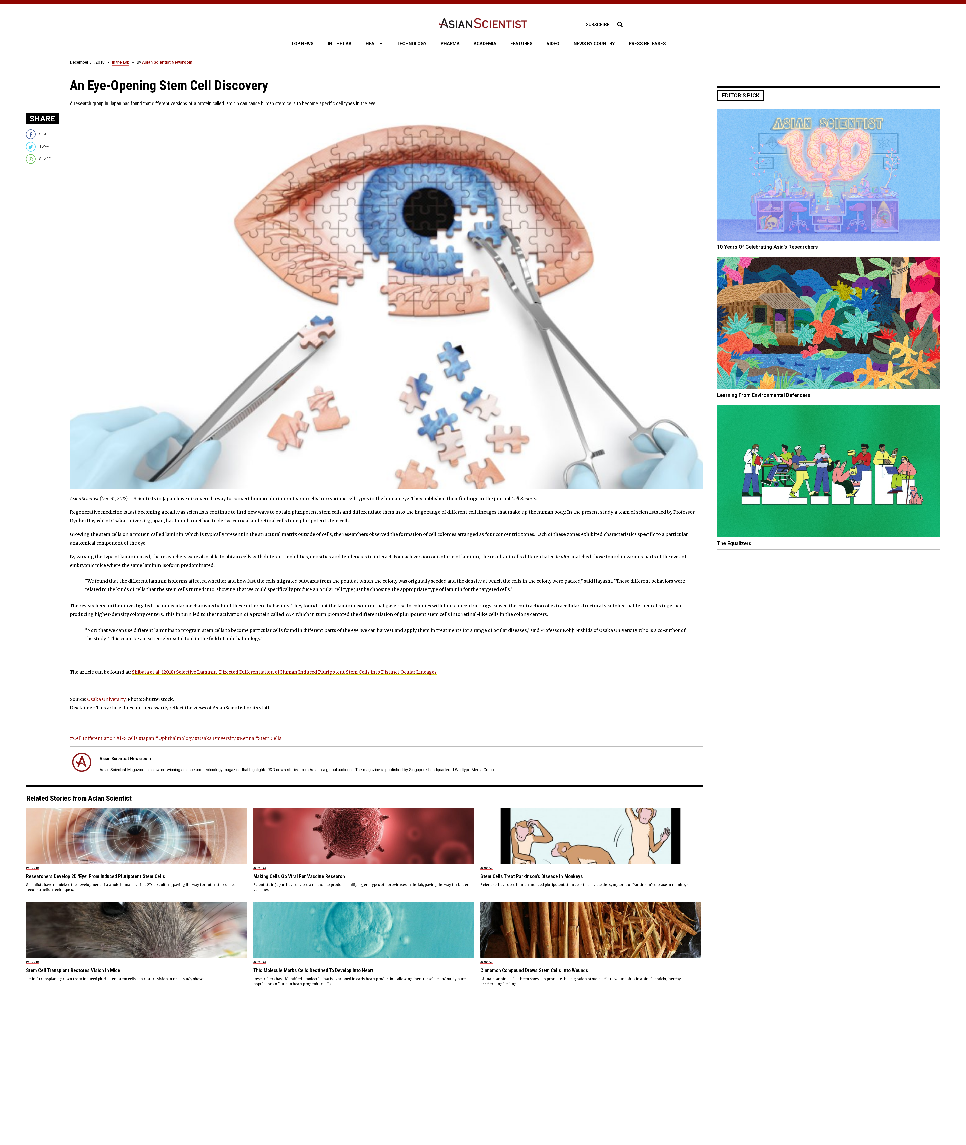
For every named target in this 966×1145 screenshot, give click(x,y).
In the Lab (120, 62)
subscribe (597, 24)
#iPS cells (127, 738)
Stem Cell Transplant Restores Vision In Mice (73, 970)
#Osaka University (215, 738)
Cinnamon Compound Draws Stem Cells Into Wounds (534, 970)
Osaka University (106, 699)
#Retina (245, 738)
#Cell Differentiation (92, 738)
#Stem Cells (268, 738)
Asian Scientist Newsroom (167, 62)
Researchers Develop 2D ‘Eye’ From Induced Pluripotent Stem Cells (95, 876)
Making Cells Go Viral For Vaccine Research (299, 876)
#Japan (146, 738)
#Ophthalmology (174, 738)
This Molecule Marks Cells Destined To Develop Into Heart (313, 970)
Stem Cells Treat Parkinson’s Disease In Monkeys (531, 876)
